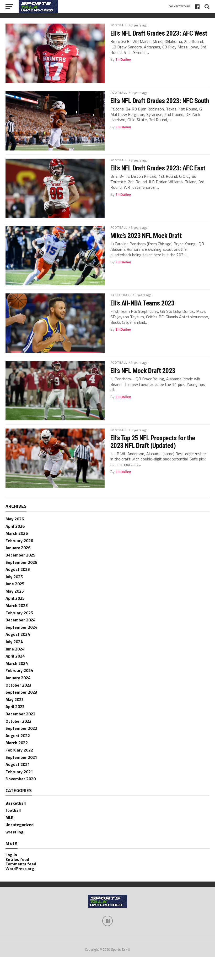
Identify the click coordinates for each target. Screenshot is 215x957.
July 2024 (14, 641)
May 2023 (15, 699)
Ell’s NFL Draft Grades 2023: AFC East (157, 168)
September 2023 (21, 692)
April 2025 (15, 598)
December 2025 (20, 555)
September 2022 (21, 728)
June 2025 (15, 584)
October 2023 (18, 685)
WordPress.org (20, 868)
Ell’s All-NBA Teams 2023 (142, 303)
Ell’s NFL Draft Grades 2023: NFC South (159, 100)
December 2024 (20, 620)
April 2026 (15, 526)
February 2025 (19, 613)
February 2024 (19, 670)
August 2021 (18, 764)
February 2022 (19, 750)
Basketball (120, 294)
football (118, 25)
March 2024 (17, 663)
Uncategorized (20, 824)
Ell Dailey (123, 59)
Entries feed (17, 859)
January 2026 (18, 547)
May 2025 (15, 591)
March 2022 (17, 742)
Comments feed (21, 864)
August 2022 (18, 735)
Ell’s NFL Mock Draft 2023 (142, 370)
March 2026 (17, 533)
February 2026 (19, 540)
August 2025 (18, 569)
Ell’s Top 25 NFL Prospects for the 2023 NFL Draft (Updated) (152, 441)
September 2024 (21, 627)
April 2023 (15, 706)
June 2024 (15, 649)
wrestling (15, 832)
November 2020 (21, 779)
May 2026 (15, 519)
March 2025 (17, 605)
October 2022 (18, 721)
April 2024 (15, 656)
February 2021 (19, 772)
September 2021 (21, 757)
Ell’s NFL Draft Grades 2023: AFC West (158, 33)
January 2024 (18, 678)
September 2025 (21, 562)
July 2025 (14, 577)
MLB (10, 817)
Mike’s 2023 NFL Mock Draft (146, 235)
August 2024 (18, 634)
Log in (11, 855)
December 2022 (20, 714)
